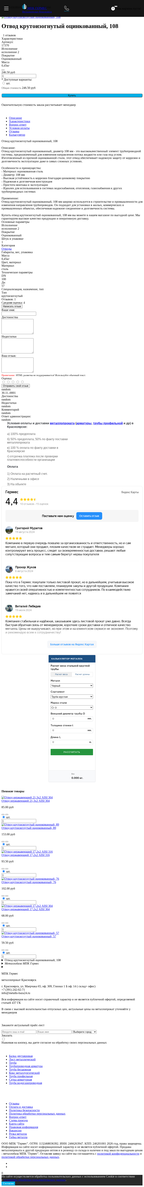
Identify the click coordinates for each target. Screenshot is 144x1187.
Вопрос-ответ (17, 124)
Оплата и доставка (21, 1106)
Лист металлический (22, 1059)
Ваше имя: (8, 310)
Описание (15, 117)
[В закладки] (3, 814)
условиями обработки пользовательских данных (35, 1179)
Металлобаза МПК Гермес (22, 963)
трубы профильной (108, 423)
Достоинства (10, 317)
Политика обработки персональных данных (37, 1113)
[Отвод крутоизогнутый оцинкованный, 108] (31, 17)
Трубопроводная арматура (26, 1066)
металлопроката (62, 423)
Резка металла (18, 1133)
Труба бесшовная (20, 1069)
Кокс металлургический (24, 1072)
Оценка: (7, 378)
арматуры (84, 423)
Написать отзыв (12, 306)
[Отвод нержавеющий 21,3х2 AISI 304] (27, 797)
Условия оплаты (19, 128)
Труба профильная (21, 1076)
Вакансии (15, 1130)
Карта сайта (16, 1123)
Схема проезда (18, 1120)
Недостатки (9, 336)
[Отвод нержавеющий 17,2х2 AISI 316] (27, 851)
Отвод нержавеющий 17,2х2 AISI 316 (26, 855)
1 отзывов (9, 35)
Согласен (8, 1183)
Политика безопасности (24, 1110)
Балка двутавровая (21, 1056)
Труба (12, 1062)
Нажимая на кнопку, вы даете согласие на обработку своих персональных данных (54, 1042)
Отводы (7, 248)
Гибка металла (18, 1137)
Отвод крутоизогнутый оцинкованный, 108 (33, 960)
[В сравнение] (3, 69)
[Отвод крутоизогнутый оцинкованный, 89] (30, 824)
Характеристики (19, 121)
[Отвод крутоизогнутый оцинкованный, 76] (30, 878)
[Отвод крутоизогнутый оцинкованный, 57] (30, 933)
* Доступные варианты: (17, 79)
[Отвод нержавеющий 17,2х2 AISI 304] (27, 905)
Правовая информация (23, 1127)
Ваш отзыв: (9, 355)
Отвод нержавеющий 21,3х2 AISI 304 (26, 800)
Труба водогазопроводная (25, 1083)
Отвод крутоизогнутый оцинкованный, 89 (29, 827)
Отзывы (14, 131)
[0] (115, 6)
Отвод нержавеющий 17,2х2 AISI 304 (26, 909)
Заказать (7, 1035)
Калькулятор (17, 134)
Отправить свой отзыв (15, 385)
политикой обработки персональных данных (30, 1157)
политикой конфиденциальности (118, 1153)
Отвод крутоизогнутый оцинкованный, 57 (29, 936)
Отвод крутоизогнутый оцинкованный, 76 (29, 882)
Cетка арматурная (20, 1079)
